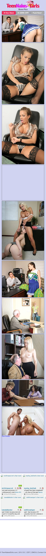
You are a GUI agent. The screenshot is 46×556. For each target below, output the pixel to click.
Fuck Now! (37, 13)
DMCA (34, 552)
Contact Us (42, 552)
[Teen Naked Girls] (23, 4)
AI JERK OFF (23, 13)
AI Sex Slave (9, 13)
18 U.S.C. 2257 (24, 552)
